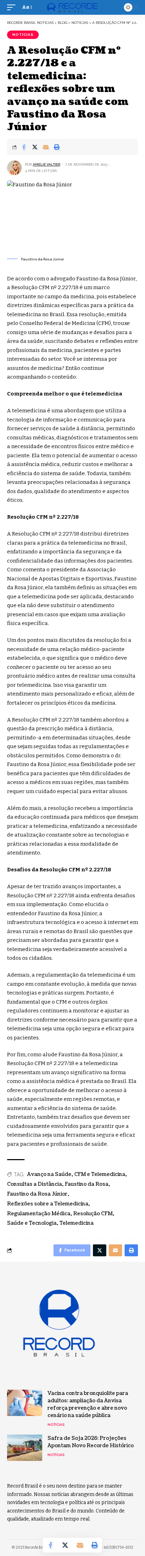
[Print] (57, 147)
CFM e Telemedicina (99, 1174)
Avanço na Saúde (49, 1174)
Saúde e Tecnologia (32, 1223)
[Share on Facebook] (24, 147)
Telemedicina (76, 1223)
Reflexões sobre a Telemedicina (47, 1204)
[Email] (46, 147)
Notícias (22, 34)
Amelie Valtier (46, 164)
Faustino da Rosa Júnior (37, 1194)
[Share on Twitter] (35, 147)
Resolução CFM (93, 1213)
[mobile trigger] (13, 7)
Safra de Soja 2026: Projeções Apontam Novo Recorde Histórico (91, 1442)
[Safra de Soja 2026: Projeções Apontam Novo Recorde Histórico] (24, 1448)
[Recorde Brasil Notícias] (72, 7)
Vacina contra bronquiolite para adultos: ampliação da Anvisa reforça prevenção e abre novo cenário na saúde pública (88, 1404)
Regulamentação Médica (38, 1213)
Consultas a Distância (34, 1184)
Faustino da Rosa (86, 1184)
